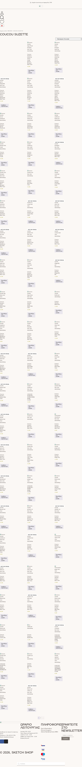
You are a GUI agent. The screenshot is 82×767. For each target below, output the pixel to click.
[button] (41, 8)
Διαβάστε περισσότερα (4, 105)
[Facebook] (2, 741)
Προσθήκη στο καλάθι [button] (31, 71)
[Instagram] (6, 741)
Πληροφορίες (52, 724)
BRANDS (10, 31)
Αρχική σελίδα (3, 31)
